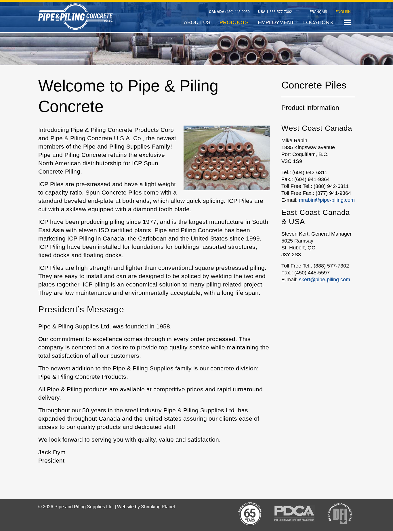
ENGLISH (343, 12)
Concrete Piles (314, 86)
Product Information (310, 107)
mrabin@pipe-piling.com (327, 200)
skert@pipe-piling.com (324, 279)
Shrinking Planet (158, 506)
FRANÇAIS (318, 12)
